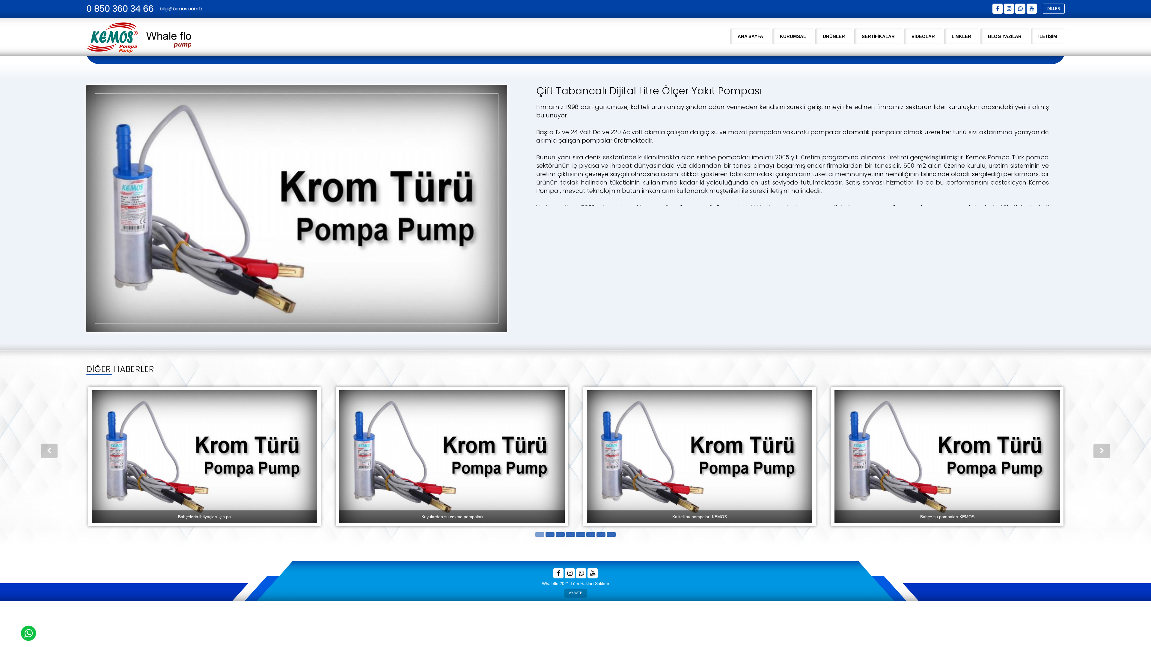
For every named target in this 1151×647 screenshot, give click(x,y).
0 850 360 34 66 (120, 9)
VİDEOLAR (923, 36)
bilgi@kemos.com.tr (181, 9)
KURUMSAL (793, 36)
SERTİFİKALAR (878, 36)
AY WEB (575, 592)
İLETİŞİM (1047, 36)
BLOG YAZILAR (1005, 36)
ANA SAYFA (750, 36)
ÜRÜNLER (834, 36)
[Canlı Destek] (28, 633)
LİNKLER (961, 36)
